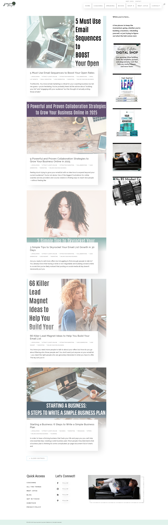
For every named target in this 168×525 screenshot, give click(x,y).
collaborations (82, 76)
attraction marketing (67, 76)
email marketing (46, 79)
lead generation (59, 79)
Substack (31, 503)
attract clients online (49, 76)
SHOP (130, 6)
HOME (87, 6)
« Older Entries (37, 458)
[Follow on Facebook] (57, 483)
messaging (81, 431)
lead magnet (44, 256)
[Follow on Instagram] (57, 489)
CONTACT (138, 1)
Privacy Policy (34, 507)
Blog (29, 495)
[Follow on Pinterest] (57, 500)
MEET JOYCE (130, 1)
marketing (70, 79)
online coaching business (85, 79)
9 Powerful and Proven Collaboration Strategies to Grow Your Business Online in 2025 (59, 160)
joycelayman (35, 76)
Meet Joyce (32, 491)
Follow (65, 483)
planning (54, 433)
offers (89, 431)
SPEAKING (110, 6)
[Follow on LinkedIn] (57, 494)
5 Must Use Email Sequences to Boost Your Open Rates (62, 72)
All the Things (34, 487)
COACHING (98, 6)
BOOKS (121, 6)
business (62, 431)
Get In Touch (33, 499)
